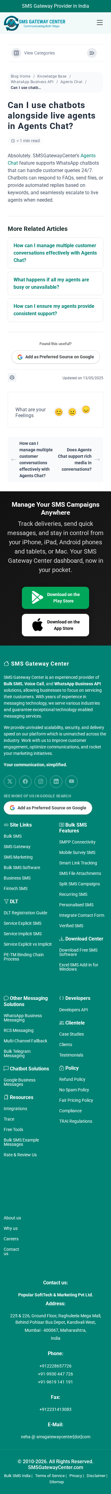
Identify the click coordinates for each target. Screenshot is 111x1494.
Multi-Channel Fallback (25, 1041)
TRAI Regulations (75, 1121)
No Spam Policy (74, 1090)
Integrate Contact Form (81, 915)
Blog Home (21, 76)
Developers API (73, 1010)
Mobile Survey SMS (77, 852)
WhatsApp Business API (32, 82)
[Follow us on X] (10, 781)
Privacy (75, 1475)
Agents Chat (71, 82)
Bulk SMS (13, 836)
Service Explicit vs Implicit (28, 944)
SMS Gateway (17, 846)
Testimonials (71, 1055)
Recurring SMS (73, 894)
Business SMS (17, 878)
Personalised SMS (76, 905)
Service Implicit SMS (23, 934)
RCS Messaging (19, 1030)
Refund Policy (72, 1079)
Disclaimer (96, 1475)
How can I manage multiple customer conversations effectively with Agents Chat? (55, 253)
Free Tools (13, 1129)
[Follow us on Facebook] (25, 781)
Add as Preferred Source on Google (59, 356)
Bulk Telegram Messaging (17, 1053)
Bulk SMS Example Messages (21, 1142)
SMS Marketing (18, 857)
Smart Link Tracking (78, 863)
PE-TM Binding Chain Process (24, 956)
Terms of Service (50, 1475)
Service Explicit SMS (22, 923)
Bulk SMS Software (22, 867)
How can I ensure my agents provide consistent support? (54, 309)
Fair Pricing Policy (76, 1100)
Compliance (70, 1111)
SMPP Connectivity (77, 842)
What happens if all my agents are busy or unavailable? (51, 283)
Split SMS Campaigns (79, 884)
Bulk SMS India (17, 1475)
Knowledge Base (52, 76)
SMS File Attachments (80, 873)
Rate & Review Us (20, 1155)
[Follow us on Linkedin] (56, 781)
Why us (11, 1228)
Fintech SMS (15, 888)
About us (12, 1218)
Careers (11, 1239)
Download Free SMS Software (78, 952)
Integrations (15, 1108)
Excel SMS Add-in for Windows (78, 967)
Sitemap (56, 1482)
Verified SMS (71, 926)
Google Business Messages (19, 1082)
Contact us (11, 1251)
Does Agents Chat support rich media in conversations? (75, 459)
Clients (65, 1044)
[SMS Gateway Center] (36, 23)
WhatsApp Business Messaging (23, 1017)
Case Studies (71, 1034)
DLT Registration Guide (25, 913)
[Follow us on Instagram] (41, 781)
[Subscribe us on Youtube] (71, 781)
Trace (9, 1119)
